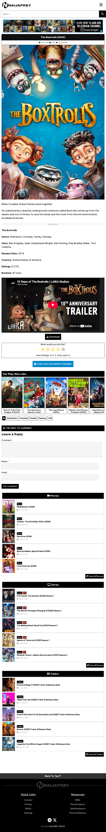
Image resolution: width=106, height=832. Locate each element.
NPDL (77, 800)
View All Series (96, 665)
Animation (12, 418)
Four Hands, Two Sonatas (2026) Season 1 (35, 596)
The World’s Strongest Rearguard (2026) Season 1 (39, 611)
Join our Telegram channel (54, 364)
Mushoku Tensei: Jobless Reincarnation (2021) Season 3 (42, 655)
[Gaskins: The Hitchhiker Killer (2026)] (8, 526)
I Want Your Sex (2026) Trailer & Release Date (37, 700)
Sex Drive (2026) (24, 536)
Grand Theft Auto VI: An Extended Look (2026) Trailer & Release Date (48, 714)
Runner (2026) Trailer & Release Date (34, 729)
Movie (53, 42)
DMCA (28, 808)
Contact (28, 800)
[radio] (43, 350)
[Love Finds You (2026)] (8, 570)
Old (50, 418)
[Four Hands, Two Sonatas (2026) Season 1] (8, 600)
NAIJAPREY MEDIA (57, 826)
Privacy (28, 804)
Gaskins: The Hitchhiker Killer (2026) (33, 522)
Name (5, 461)
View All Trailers (95, 754)
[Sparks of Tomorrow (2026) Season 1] (8, 645)
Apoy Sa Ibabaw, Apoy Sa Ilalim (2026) (33, 551)
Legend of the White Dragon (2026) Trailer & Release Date (43, 744)
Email (4, 472)
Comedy (23, 418)
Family (33, 418)
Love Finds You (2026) (26, 566)
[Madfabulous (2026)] (8, 511)
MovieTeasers (78, 804)
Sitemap (28, 813)
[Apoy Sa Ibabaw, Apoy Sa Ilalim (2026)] (8, 556)
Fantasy (42, 418)
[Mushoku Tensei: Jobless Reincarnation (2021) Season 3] (8, 659)
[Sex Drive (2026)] (8, 541)
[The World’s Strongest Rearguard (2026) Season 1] (8, 615)
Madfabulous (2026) (26, 507)
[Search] (102, 14)
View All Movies (95, 576)
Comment (7, 440)
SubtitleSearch (77, 808)
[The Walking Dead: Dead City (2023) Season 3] (8, 630)
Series (19, 593)
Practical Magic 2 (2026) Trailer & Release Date (38, 685)
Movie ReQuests (77, 813)
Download (54, 337)
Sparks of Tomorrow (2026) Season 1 (33, 640)
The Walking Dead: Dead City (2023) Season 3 (37, 625)
